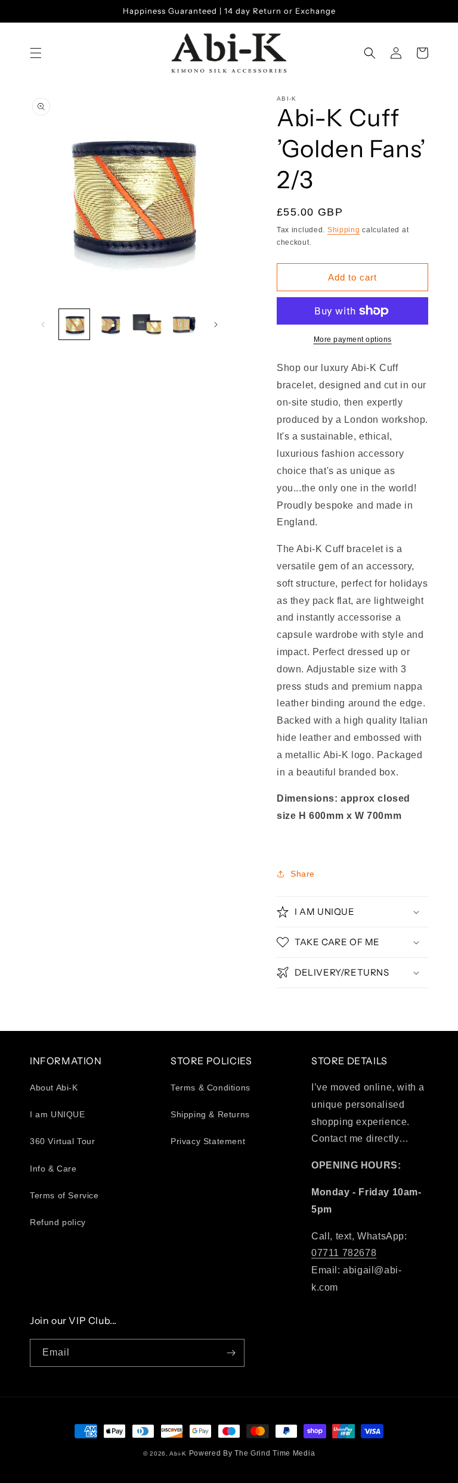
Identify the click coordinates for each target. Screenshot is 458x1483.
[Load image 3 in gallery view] (147, 324)
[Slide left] (43, 324)
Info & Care (53, 1168)
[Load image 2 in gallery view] (110, 324)
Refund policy (58, 1222)
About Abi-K (54, 1087)
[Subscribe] (231, 1353)
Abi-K (178, 1453)
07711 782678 (343, 1253)
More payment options (353, 339)
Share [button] (302, 873)
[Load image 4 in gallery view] (183, 324)
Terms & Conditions (210, 1087)
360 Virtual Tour (62, 1141)
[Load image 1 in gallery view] (74, 324)
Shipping (343, 230)
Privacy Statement (208, 1141)
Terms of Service (64, 1195)
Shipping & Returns (210, 1114)
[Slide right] (216, 324)
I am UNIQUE (57, 1114)
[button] (36, 53)
